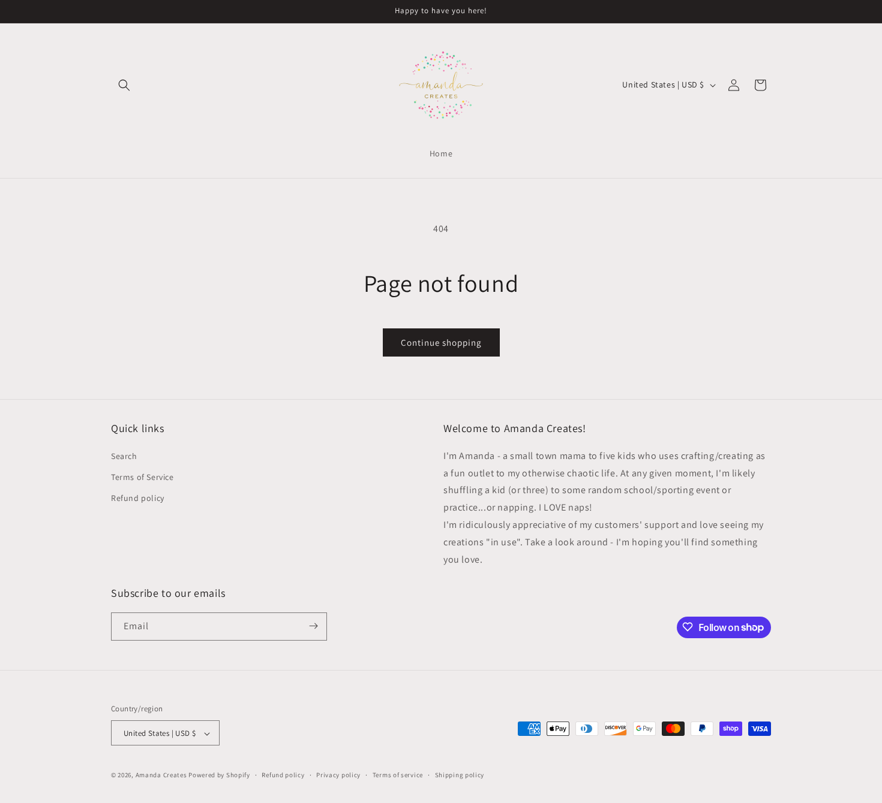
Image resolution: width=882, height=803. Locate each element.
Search (124, 455)
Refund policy (137, 498)
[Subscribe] (313, 626)
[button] (124, 85)
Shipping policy (460, 775)
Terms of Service (142, 476)
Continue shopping (441, 342)
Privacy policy (338, 775)
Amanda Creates (161, 775)
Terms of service (398, 775)
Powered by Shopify (219, 775)
